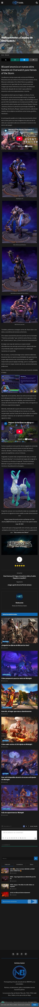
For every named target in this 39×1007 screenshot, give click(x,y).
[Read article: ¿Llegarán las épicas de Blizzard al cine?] (19, 630)
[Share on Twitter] (5, 59)
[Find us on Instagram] (17, 954)
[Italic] (5, 838)
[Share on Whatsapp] (15, 59)
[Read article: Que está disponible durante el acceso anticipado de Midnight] (19, 762)
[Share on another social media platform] (33, 59)
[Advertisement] (19, 925)
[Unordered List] (14, 838)
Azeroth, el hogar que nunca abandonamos (16, 711)
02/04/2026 (5, 648)
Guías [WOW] (6, 674)
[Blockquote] (16, 838)
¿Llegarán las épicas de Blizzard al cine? (15, 645)
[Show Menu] (2, 2)
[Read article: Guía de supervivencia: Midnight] (19, 798)
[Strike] (10, 838)
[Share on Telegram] (24, 59)
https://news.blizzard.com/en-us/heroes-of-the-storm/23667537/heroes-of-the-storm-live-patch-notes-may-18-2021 (19, 521)
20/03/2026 (5, 681)
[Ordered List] (12, 838)
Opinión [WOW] (7, 707)
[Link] (20, 838)
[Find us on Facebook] (21, 954)
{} (22, 838)
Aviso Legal (30, 1002)
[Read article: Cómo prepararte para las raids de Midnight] (19, 663)
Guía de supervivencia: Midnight (12, 813)
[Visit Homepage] (19, 2)
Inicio (2, 55)
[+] (25, 838)
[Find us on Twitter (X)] (13, 954)
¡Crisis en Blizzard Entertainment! (20, 892)
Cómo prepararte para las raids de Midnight (16, 678)
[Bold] (3, 838)
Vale (34, 1005)
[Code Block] (18, 838)
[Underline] (7, 838)
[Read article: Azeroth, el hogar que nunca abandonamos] (19, 696)
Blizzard (7, 55)
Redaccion (10, 48)
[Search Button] (37, 2)
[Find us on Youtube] (25, 954)
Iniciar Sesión (33, 826)
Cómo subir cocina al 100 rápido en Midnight (16, 744)
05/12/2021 (18, 48)
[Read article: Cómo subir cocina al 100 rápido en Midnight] (19, 729)
